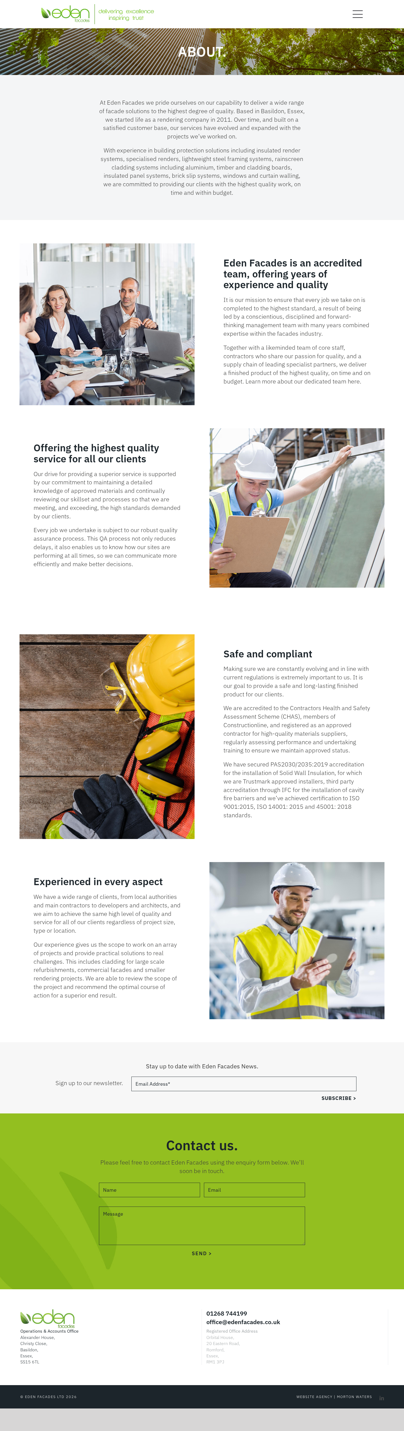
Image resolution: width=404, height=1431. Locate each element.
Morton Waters (354, 1396)
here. (354, 381)
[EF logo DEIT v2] (97, 7)
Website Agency (315, 1396)
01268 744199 (226, 1313)
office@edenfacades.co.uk (243, 1322)
